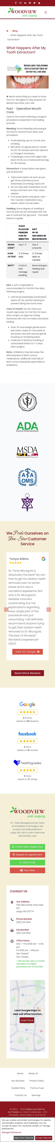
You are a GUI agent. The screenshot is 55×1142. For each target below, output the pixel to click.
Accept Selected (43, 1137)
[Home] (7, 30)
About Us (33, 1073)
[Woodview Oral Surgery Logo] (22, 12)
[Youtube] (39, 3)
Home (20, 1073)
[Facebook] (16, 3)
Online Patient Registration (28, 846)
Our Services (17, 1080)
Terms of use (37, 1088)
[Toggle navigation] (46, 12)
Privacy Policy (37, 1080)
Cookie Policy (18, 1088)
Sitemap (36, 1095)
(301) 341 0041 (23, 922)
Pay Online (29, 870)
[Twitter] (34, 3)
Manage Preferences (11, 1132)
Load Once (27, 1020)
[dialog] (27, 1129)
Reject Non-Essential (23, 1137)
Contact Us (21, 1095)
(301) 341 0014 (23, 933)
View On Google (26, 651)
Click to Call (28, 862)
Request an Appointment (28, 854)
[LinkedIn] (25, 3)
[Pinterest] (30, 3)
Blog (15, 30)
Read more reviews (28, 673)
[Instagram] (20, 3)
